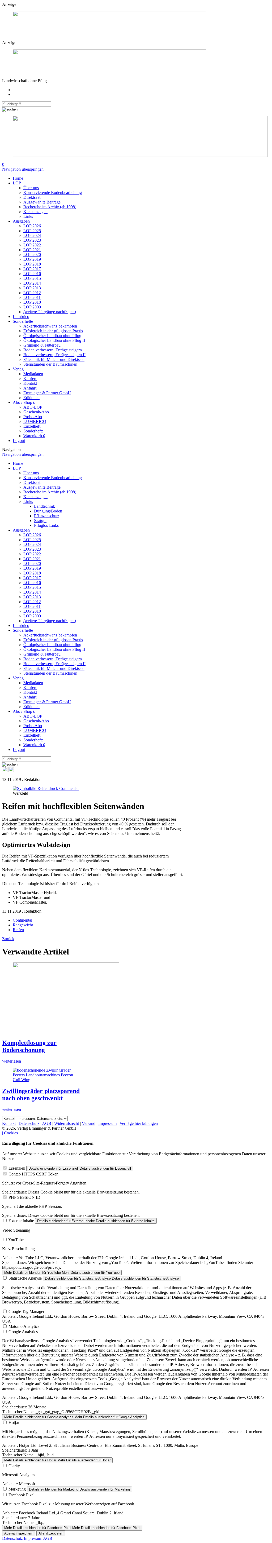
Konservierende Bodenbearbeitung (52, 192)
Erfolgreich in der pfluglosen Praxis (53, 331)
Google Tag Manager (26, 1311)
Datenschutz (29, 1123)
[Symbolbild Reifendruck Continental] (46, 788)
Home (18, 178)
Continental (22, 920)
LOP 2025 (32, 230)
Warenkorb (34, 436)
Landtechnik (44, 506)
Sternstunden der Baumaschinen (50, 364)
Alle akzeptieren (51, 1533)
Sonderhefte (23, 321)
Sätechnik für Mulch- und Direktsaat (53, 359)
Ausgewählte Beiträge (42, 202)
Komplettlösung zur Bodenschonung (29, 1046)
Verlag (18, 369)
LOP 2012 (32, 292)
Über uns (31, 187)
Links (28, 216)
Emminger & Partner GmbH (47, 393)
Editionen (31, 397)
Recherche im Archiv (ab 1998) (49, 207)
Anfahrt (29, 388)
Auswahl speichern (18, 1533)
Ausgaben (21, 221)
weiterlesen (11, 1061)
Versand (88, 1123)
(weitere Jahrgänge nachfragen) (49, 312)
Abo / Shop (24, 402)
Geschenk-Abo (36, 412)
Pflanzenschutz (46, 516)
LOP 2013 (32, 288)
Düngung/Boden (48, 511)
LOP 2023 (32, 240)
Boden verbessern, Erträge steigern (52, 350)
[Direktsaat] (109, 33)
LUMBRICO (34, 421)
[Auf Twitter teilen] (11, 770)
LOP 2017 (32, 269)
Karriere (30, 378)
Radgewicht (23, 925)
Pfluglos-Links (46, 525)
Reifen (18, 929)
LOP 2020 (32, 254)
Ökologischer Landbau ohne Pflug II (54, 340)
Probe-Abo (32, 416)
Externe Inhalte (21, 1220)
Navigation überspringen (23, 169)
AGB (46, 1123)
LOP (17, 183)
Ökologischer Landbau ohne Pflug (52, 335)
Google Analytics (23, 1331)
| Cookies (10, 1133)
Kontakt (30, 383)
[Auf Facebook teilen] (4, 770)
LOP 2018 (32, 264)
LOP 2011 (32, 297)
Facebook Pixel (21, 1495)
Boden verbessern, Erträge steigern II (54, 354)
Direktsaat (31, 197)
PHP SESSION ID (24, 1197)
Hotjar (13, 1422)
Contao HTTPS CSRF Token (33, 1174)
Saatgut (40, 520)
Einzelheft (31, 426)
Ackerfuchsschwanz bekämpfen (50, 326)
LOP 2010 (32, 302)
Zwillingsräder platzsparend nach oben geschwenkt (41, 1094)
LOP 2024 (32, 235)
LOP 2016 (32, 273)
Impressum (107, 1123)
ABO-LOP (32, 407)
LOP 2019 (32, 259)
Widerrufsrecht (66, 1123)
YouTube (16, 1239)
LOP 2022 (32, 245)
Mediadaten (33, 374)
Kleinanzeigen (35, 211)
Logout (19, 440)
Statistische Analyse (25, 1278)
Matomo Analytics (23, 1326)
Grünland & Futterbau (42, 345)
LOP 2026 (32, 226)
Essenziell (16, 1168)
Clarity (14, 1466)
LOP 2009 (32, 307)
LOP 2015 (32, 278)
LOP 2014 (32, 283)
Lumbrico (21, 316)
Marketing (17, 1489)
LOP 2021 (32, 249)
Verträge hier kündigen (139, 1123)
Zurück (8, 938)
